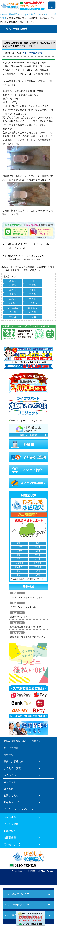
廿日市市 (32, 303)
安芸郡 (12, 312)
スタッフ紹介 (11, 781)
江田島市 (32, 308)
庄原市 (12, 299)
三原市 (32, 285)
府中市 (12, 294)
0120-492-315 (25, 865)
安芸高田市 (12, 308)
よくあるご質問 (12, 768)
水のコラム (10, 775)
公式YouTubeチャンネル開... (24, 607)
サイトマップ (11, 802)
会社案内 (9, 788)
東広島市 (12, 303)
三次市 (32, 294)
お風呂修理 (10, 830)
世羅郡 (12, 317)
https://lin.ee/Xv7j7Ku (14, 248)
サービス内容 (11, 747)
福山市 (32, 290)
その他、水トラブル (15, 844)
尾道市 (12, 290)
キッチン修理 (11, 823)
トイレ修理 (10, 817)
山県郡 (32, 312)
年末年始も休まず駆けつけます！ (26, 627)
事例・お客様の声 (14, 761)
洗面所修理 (10, 837)
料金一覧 (9, 754)
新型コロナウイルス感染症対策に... (27, 637)
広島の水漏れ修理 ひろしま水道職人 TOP (20, 14)
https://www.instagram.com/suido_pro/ (22, 259)
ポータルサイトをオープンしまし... (27, 597)
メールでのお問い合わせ (32, 9)
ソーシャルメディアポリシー (20, 809)
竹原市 (12, 285)
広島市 (12, 281)
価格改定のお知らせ (20, 617)
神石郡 (32, 317)
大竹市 (32, 299)
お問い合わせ (11, 795)
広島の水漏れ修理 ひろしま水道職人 (21, 741)
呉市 (32, 281)
